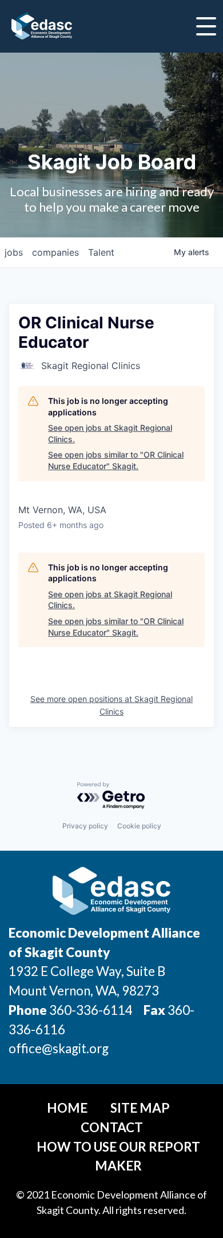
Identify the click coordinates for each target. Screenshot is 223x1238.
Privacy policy (85, 826)
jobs (14, 252)
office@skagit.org (59, 1048)
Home (67, 1108)
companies (55, 252)
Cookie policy (139, 826)
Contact (112, 1127)
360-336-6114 (91, 1010)
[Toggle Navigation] (206, 26)
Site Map (140, 1108)
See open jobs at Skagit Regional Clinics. (110, 433)
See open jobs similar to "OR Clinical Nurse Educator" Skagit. (116, 460)
